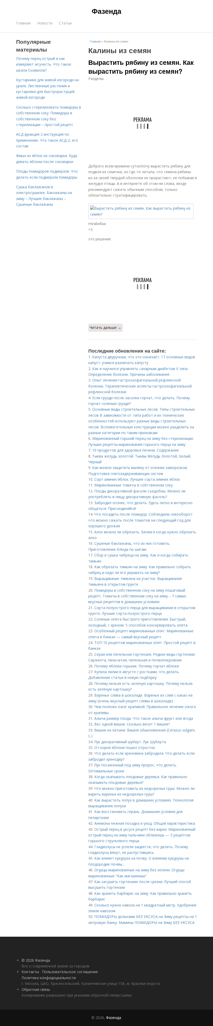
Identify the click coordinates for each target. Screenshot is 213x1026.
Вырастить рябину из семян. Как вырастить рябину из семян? (141, 67)
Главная (23, 23)
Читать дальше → (105, 327)
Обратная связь (36, 989)
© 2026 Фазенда (36, 960)
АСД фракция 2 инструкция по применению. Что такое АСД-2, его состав (47, 140)
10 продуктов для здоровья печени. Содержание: (135, 450)
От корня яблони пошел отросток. (125, 747)
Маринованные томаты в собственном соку (133, 485)
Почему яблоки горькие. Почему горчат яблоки (136, 666)
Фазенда (106, 11)
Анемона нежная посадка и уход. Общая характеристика (144, 823)
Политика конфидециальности (49, 977)
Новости (44, 23)
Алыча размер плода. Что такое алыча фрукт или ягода (143, 718)
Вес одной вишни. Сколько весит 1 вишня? (132, 724)
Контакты (30, 971)
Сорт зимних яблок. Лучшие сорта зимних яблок (137, 479)
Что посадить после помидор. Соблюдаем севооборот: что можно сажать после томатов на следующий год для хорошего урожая (140, 520)
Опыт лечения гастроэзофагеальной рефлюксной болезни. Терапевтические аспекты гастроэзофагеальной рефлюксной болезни (140, 386)
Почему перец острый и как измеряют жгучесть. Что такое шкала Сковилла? (43, 64)
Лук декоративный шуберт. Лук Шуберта (130, 741)
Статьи (65, 23)
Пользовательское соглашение (70, 971)
